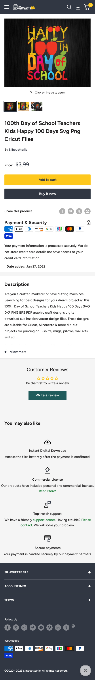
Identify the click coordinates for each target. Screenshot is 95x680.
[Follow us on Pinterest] (33, 627)
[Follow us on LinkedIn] (58, 627)
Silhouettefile (18, 150)
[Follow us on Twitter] (16, 627)
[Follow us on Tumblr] (66, 627)
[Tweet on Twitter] (79, 211)
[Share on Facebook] (62, 211)
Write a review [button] (47, 395)
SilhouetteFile (32, 670)
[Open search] (69, 7)
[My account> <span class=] (78, 7)
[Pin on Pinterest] (71, 211)
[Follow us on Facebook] (7, 627)
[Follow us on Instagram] (24, 627)
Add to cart (48, 180)
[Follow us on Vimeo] (49, 627)
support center (44, 520)
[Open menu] (6, 7)
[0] (87, 7)
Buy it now (47, 194)
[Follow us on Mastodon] (75, 627)
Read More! (47, 491)
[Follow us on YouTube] (41, 627)
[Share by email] (87, 211)
